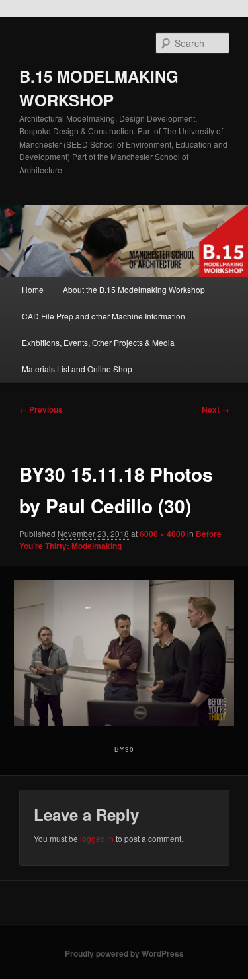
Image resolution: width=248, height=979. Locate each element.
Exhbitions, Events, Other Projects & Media (98, 342)
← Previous (41, 409)
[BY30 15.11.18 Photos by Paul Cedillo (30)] (123, 653)
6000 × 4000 (162, 534)
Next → (215, 409)
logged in (97, 838)
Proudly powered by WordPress (124, 953)
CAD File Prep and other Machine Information (103, 315)
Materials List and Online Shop (77, 368)
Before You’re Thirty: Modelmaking (120, 540)
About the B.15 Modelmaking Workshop (134, 289)
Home (33, 289)
